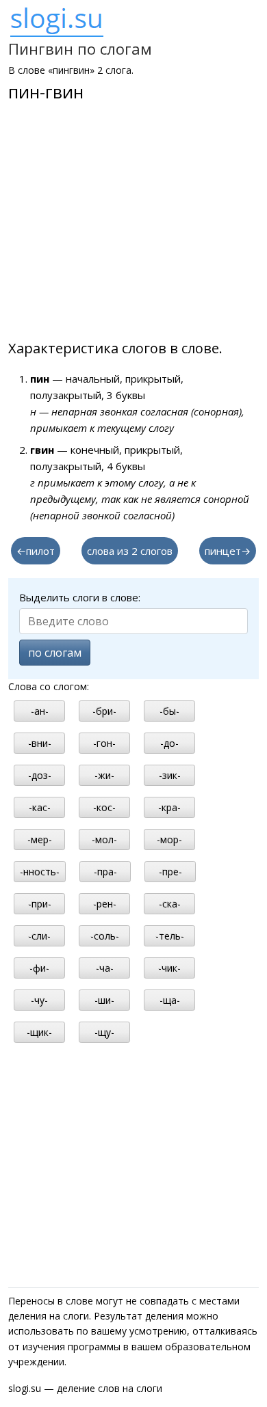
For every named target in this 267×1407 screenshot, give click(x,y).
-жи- (104, 775)
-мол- (104, 839)
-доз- (39, 775)
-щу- (104, 1032)
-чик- (169, 967)
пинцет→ (228, 551)
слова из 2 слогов (130, 551)
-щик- (39, 1032)
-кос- (104, 807)
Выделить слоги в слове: (79, 597)
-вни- (39, 743)
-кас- (40, 807)
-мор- (169, 839)
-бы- (169, 711)
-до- (169, 743)
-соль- (104, 935)
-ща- (170, 1000)
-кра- (169, 807)
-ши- (104, 1000)
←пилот (35, 551)
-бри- (104, 711)
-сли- (39, 935)
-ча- (105, 967)
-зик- (170, 775)
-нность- (40, 871)
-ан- (40, 711)
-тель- (169, 935)
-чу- (39, 1000)
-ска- (170, 903)
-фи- (39, 967)
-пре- (170, 871)
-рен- (104, 903)
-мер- (39, 839)
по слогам (54, 652)
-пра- (105, 871)
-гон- (104, 743)
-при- (39, 903)
